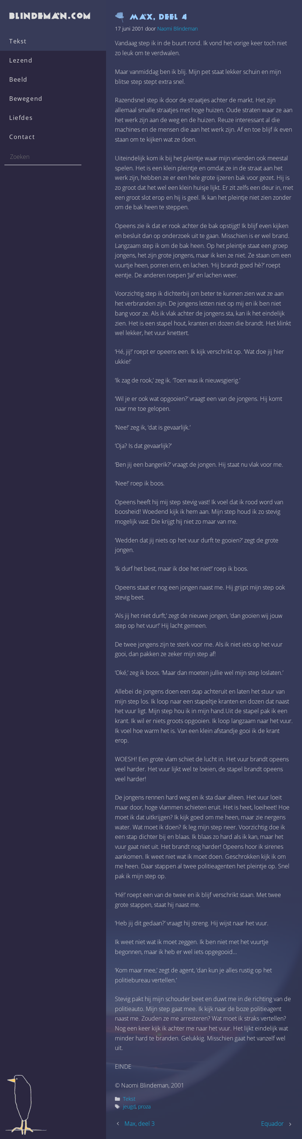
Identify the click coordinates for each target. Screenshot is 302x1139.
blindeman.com (51, 16)
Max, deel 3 (139, 1124)
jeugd (129, 1106)
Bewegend (26, 99)
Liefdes (21, 118)
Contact (22, 137)
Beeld (18, 79)
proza (144, 1106)
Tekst (18, 41)
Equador (272, 1124)
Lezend (21, 60)
